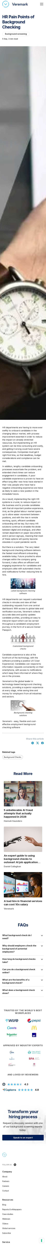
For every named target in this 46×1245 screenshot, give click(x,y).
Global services (8, 1228)
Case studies (7, 1214)
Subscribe (6, 1233)
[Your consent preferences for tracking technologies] (41, 1240)
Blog (4, 1205)
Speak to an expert (23, 1137)
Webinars (6, 1219)
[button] (41, 4)
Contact (5, 1191)
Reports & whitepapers (12, 1209)
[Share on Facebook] (42, 742)
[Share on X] (37, 742)
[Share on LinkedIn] (32, 742)
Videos (5, 1224)
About (4, 1176)
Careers (5, 1186)
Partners (5, 1181)
